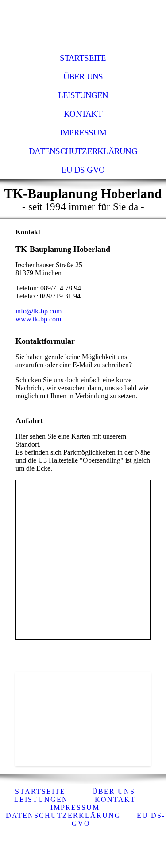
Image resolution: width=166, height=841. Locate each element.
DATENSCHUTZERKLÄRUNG (83, 151)
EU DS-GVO (83, 170)
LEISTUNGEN (83, 95)
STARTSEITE (83, 58)
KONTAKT (83, 114)
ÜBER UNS (83, 76)
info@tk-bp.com (38, 311)
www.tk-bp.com (38, 319)
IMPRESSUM (83, 132)
